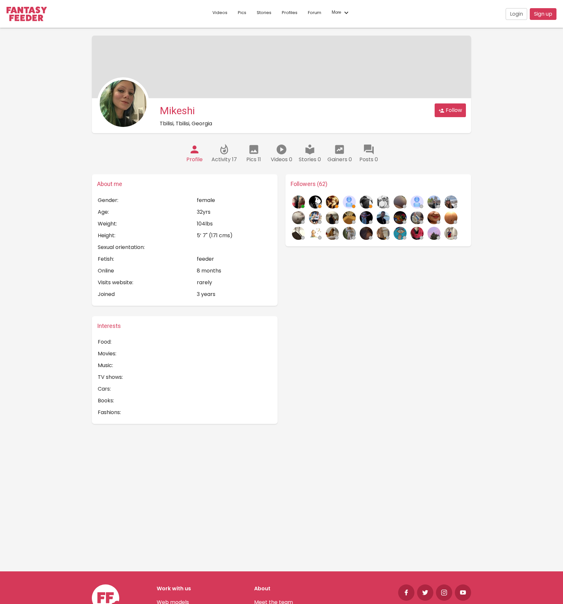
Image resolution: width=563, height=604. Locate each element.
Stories (264, 12)
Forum (314, 12)
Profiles (289, 12)
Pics (242, 12)
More (337, 12)
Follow (453, 110)
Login (516, 14)
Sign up (543, 14)
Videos (219, 12)
